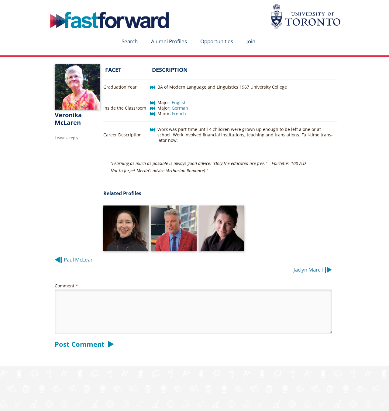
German (180, 108)
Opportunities (216, 41)
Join (250, 41)
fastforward (84, 7)
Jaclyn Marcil (308, 269)
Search (130, 41)
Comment (66, 286)
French (179, 113)
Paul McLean (79, 259)
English (179, 102)
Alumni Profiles (169, 41)
